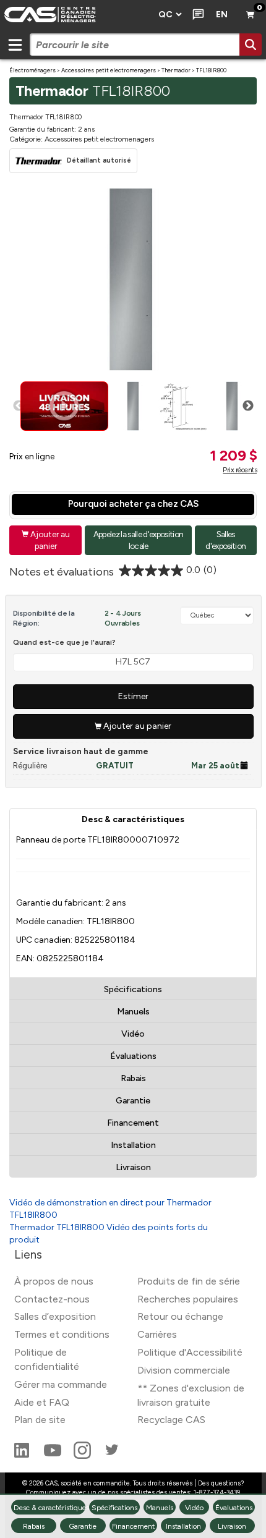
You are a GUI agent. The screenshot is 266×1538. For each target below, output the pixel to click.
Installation (133, 1145)
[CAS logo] (75, 15)
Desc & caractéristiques (133, 819)
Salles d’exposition (55, 1316)
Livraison (133, 1167)
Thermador (176, 70)
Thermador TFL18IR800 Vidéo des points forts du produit (108, 1233)
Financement (133, 1123)
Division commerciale (183, 1370)
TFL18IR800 (211, 70)
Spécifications (133, 989)
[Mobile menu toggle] (15, 44)
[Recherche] (250, 44)
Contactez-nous (52, 1299)
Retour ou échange (180, 1316)
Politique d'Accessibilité (189, 1352)
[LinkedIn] (23, 1455)
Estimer (133, 696)
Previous (18, 406)
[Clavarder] (196, 15)
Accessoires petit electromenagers (108, 70)
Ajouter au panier (46, 540)
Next (248, 406)
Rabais (133, 1078)
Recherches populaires (187, 1299)
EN (222, 14)
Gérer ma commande (60, 1384)
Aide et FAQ (41, 1402)
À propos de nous (53, 1281)
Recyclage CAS (171, 1419)
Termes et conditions (61, 1334)
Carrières (157, 1334)
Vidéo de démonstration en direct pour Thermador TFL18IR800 (110, 1208)
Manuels (133, 1011)
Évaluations (133, 1056)
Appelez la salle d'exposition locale (138, 540)
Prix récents (240, 470)
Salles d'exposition (225, 540)
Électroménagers (32, 70)
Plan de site (40, 1419)
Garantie (133, 1100)
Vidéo (133, 1034)
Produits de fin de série (188, 1281)
